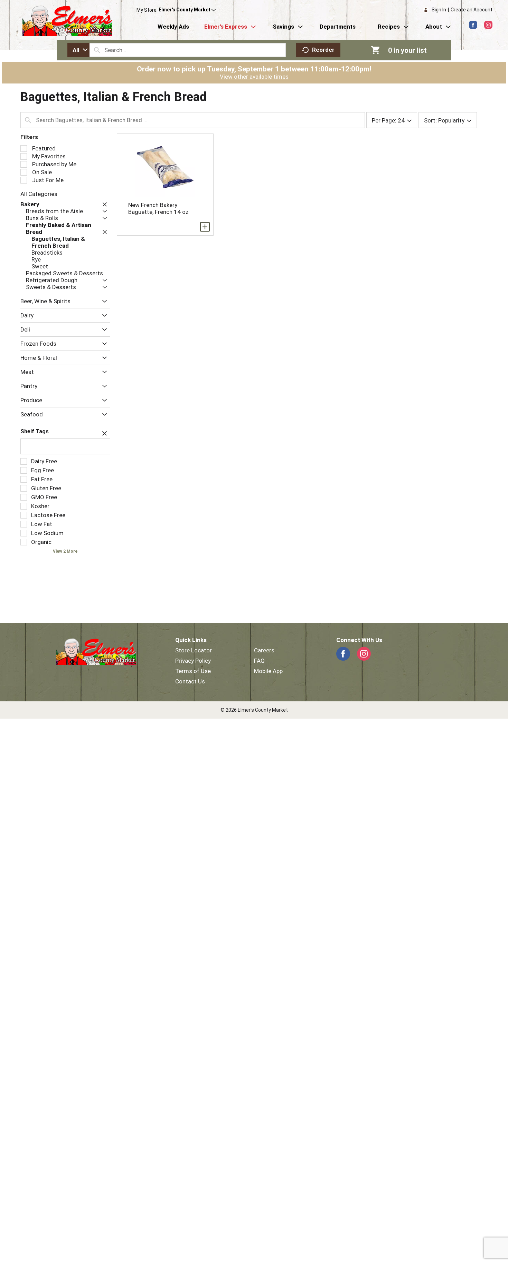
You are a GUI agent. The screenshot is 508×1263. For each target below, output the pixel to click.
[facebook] (473, 25)
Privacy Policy (193, 660)
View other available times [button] (254, 76)
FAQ (259, 660)
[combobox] (78, 50)
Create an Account (471, 9)
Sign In (439, 9)
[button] (187, 10)
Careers (264, 650)
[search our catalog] (97, 50)
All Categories (38, 193)
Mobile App (268, 671)
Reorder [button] (323, 49)
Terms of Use (193, 671)
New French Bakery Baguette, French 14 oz (158, 208)
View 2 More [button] (65, 551)
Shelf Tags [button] (34, 431)
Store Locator (193, 650)
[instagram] (488, 25)
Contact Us (190, 681)
